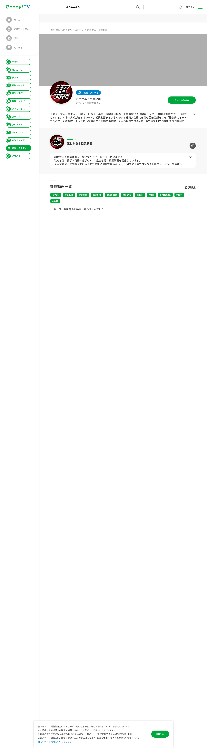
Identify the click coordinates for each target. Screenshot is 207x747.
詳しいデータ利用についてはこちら (55, 741)
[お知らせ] (181, 7)
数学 (180, 194)
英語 (56, 201)
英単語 (69, 194)
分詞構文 (112, 194)
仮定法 (127, 194)
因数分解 (166, 194)
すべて (56, 194)
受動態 (83, 194)
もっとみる (194, 114)
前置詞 (97, 194)
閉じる (160, 734)
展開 (152, 194)
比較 (140, 194)
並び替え (190, 187)
